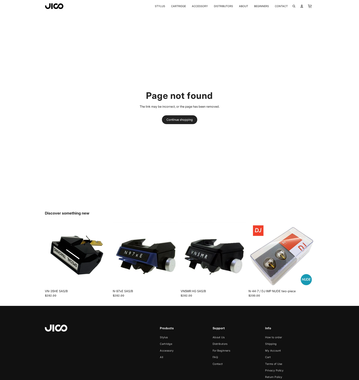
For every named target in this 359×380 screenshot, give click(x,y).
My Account (273, 350)
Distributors (220, 344)
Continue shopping (179, 119)
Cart (268, 357)
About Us (219, 337)
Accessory (167, 350)
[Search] (294, 6)
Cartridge (166, 344)
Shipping (271, 344)
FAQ (215, 357)
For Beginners (221, 350)
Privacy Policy (274, 370)
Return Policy (273, 377)
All (161, 357)
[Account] (302, 6)
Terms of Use (273, 363)
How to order (273, 337)
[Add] (104, 282)
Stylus (164, 337)
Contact (218, 363)
